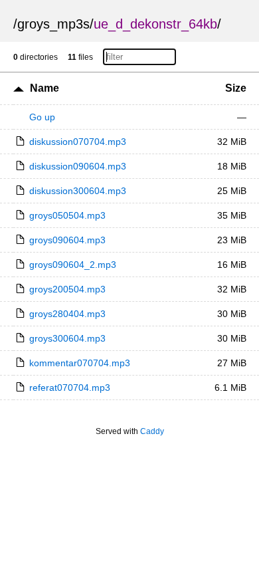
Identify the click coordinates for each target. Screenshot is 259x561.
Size (235, 88)
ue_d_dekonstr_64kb (155, 24)
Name (44, 88)
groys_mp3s (53, 24)
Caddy (152, 431)
